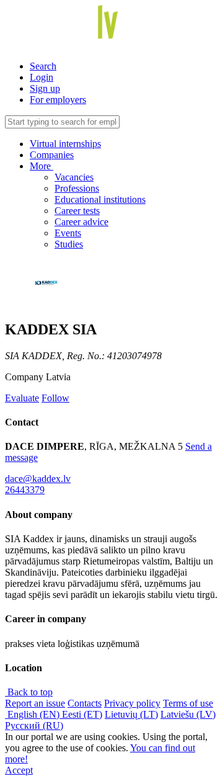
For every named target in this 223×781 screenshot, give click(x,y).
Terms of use (188, 703)
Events (68, 233)
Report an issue (35, 703)
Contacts (85, 703)
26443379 (25, 489)
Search (43, 66)
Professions (77, 188)
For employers (58, 99)
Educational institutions (100, 199)
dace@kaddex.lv (38, 478)
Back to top (29, 692)
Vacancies (74, 177)
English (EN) (33, 714)
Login (41, 77)
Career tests (77, 210)
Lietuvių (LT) (131, 714)
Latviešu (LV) (188, 714)
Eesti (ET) (82, 714)
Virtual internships (65, 143)
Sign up (45, 88)
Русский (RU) (34, 725)
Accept (19, 770)
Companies (52, 155)
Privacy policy (132, 703)
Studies (69, 244)
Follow (55, 398)
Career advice (81, 221)
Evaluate (22, 398)
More (41, 166)
